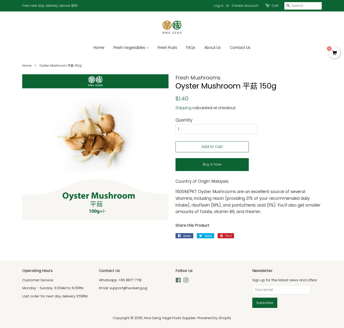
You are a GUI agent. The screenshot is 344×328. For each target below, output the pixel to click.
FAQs (190, 47)
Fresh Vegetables (129, 47)
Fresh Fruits (167, 47)
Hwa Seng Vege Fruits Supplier (170, 318)
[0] (334, 53)
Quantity (184, 120)
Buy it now (212, 164)
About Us (212, 47)
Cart (275, 5)
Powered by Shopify (214, 318)
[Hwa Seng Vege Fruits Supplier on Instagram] (185, 281)
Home (99, 47)
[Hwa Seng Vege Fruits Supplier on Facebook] (178, 281)
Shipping (183, 108)
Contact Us (240, 47)
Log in (218, 5)
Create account (245, 5)
